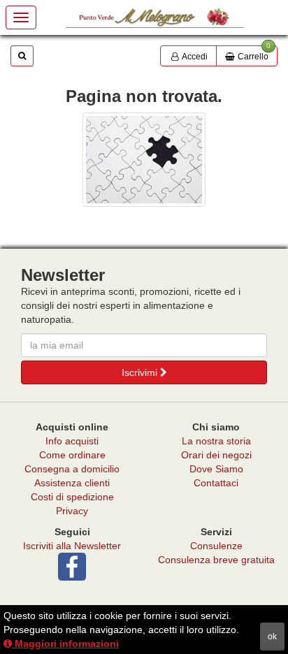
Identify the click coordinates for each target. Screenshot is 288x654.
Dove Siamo (216, 468)
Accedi (194, 56)
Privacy (72, 510)
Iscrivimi (141, 372)
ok (272, 636)
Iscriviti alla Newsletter (72, 545)
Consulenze (216, 545)
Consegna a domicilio (72, 468)
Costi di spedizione (72, 496)
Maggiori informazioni (65, 643)
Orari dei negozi (216, 454)
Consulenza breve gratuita (216, 559)
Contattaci (216, 482)
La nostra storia (216, 440)
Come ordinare (72, 454)
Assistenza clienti (72, 482)
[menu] (21, 17)
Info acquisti (72, 440)
